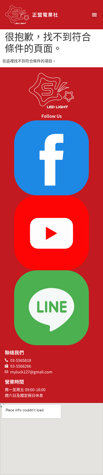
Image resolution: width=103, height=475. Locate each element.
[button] (94, 15)
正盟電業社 (45, 14)
